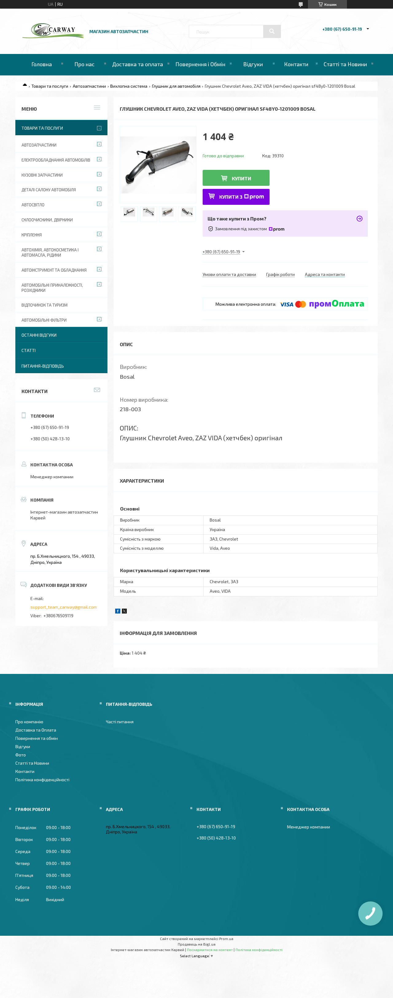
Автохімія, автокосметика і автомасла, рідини (50, 252)
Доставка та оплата (137, 64)
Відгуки (253, 64)
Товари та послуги (49, 86)
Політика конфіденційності (42, 779)
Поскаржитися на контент (210, 949)
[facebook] (117, 611)
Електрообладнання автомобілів (55, 160)
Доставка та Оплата (35, 729)
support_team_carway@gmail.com (63, 607)
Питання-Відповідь (42, 366)
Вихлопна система (128, 86)
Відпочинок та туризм (44, 305)
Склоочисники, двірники (47, 219)
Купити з (231, 197)
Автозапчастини (89, 86)
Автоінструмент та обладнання (54, 270)
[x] (124, 611)
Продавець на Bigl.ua (197, 944)
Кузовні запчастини (42, 175)
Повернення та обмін (36, 738)
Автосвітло (33, 204)
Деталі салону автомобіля (48, 189)
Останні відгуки (38, 335)
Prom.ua (226, 938)
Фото (20, 754)
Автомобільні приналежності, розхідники (52, 288)
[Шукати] (272, 31)
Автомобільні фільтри (44, 320)
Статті (28, 350)
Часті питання (120, 721)
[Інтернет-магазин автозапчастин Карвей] (53, 36)
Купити (241, 178)
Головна (41, 64)
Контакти (296, 64)
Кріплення (31, 234)
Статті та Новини (345, 64)
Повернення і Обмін (200, 64)
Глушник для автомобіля (176, 86)
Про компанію (29, 721)
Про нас (84, 64)
